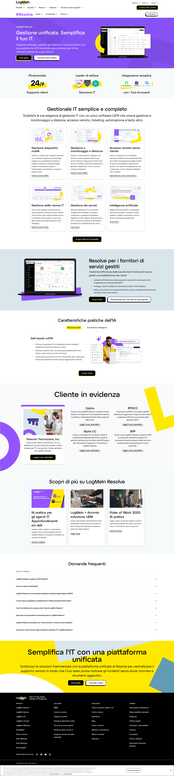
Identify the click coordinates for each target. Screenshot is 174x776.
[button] (86, 579)
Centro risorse (97, 712)
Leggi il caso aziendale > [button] (90, 424)
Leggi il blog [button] (75, 533)
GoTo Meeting (21, 743)
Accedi (153, 3)
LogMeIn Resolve (22, 708)
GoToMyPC (20, 730)
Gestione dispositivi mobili (64, 721)
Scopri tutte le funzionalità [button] (87, 239)
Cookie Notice (68, 774)
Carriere (132, 730)
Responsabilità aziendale (139, 712)
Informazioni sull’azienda (138, 708)
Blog (93, 721)
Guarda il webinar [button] (38, 542)
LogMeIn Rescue (22, 712)
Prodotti (19, 7)
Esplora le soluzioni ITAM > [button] (40, 227)
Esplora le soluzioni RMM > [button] (79, 173)
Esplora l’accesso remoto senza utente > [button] (123, 175)
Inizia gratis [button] (23, 58)
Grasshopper (21, 748)
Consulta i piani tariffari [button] (47, 58)
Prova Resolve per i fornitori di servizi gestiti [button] (129, 299)
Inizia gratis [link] (151, 14)
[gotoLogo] (23, 3)
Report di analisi (98, 734)
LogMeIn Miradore (23, 725)
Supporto (134, 3)
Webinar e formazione (100, 730)
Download (96, 716)
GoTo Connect (21, 734)
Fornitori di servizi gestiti (70, 7)
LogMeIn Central (22, 721)
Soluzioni (30, 7)
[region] (87, 770)
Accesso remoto (60, 712)
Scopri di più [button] (97, 299)
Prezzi (38, 14)
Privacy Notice (54, 774)
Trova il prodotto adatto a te (103, 708)
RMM (56, 708)
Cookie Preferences (133, 770)
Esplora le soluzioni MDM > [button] (40, 175)
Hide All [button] (27, 571)
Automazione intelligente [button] (97, 327)
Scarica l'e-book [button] (116, 531)
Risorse (42, 7)
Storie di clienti (98, 725)
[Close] (171, 770)
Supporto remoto (60, 716)
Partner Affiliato (135, 739)
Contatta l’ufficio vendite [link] (147, 7)
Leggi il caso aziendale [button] (43, 457)
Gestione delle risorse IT (63, 730)
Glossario (95, 739)
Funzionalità (50, 14)
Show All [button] (19, 571)
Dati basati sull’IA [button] (74, 327)
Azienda (52, 7)
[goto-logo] (87, 698)
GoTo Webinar (21, 739)
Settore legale (135, 721)
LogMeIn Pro (21, 716)
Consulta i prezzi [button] (96, 683)
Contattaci (133, 734)
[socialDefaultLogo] (37, 754)
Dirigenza (133, 716)
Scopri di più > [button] (75, 227)
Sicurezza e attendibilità (138, 725)
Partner (144, 3)
